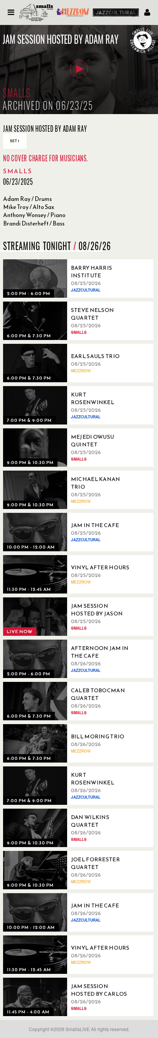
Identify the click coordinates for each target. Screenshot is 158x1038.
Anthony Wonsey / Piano (34, 215)
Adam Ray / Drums (27, 198)
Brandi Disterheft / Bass (33, 223)
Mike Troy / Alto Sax (28, 206)
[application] (79, 69)
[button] (79, 69)
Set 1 (15, 141)
